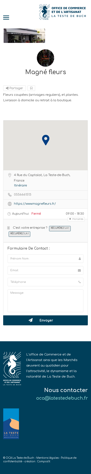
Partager (15, 88)
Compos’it (43, 461)
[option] (24, 35)
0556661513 (22, 194)
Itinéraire (20, 185)
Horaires (77, 219)
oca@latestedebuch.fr (62, 398)
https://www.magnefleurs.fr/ (35, 203)
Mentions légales (47, 458)
